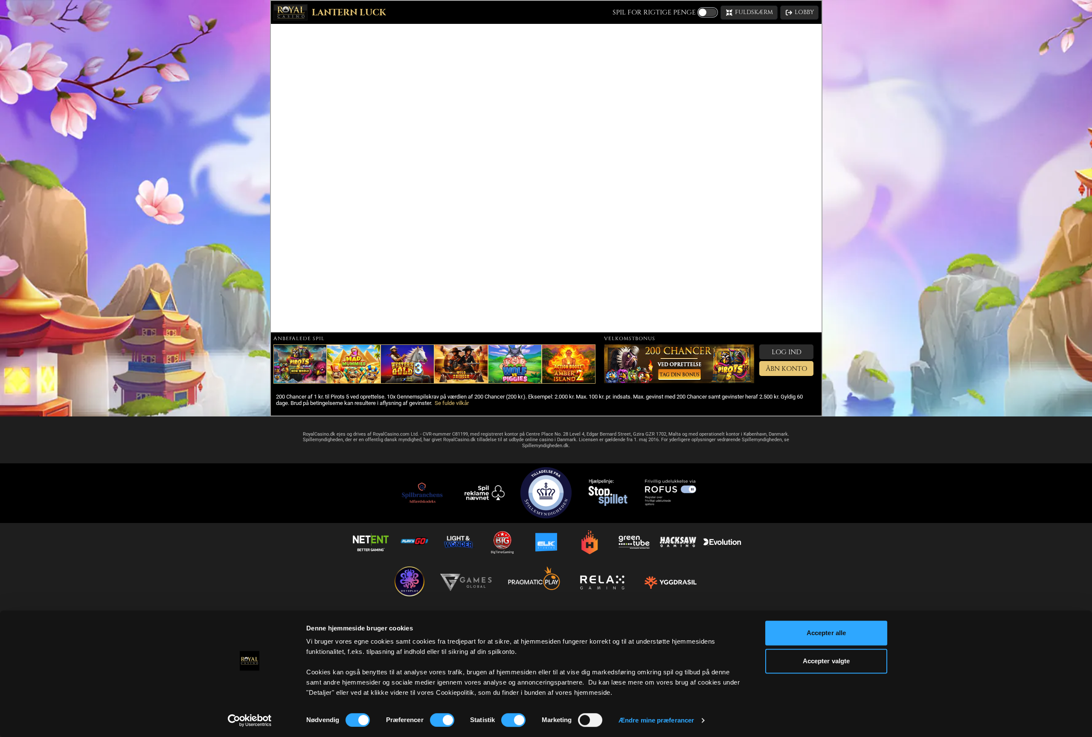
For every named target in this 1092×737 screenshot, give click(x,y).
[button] (749, 13)
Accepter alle (826, 632)
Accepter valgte (826, 661)
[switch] (442, 720)
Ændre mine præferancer (656, 720)
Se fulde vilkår (452, 403)
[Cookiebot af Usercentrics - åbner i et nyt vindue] (249, 720)
